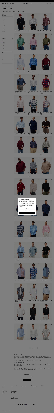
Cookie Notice (30, 205)
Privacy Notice (21, 206)
